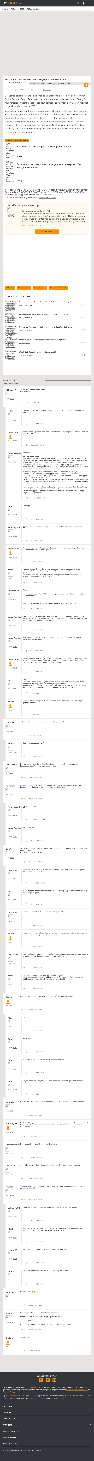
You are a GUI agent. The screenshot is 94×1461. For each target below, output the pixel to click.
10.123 (15, 441)
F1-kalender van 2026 (16, 1396)
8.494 (12, 1153)
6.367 (15, 599)
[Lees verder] (79, 221)
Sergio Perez (27, 99)
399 (14, 879)
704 (14, 1026)
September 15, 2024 (47, 197)
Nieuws (5, 9)
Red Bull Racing (39, 288)
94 (11, 1005)
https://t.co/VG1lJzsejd (52, 192)
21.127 (15, 578)
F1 (67, 192)
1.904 (14, 1069)
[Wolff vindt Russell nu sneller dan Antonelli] (11, 354)
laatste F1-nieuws (37, 1387)
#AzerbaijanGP (12, 194)
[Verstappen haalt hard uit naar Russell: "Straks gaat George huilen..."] (11, 306)
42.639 (12, 773)
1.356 (14, 420)
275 (11, 794)
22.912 (15, 515)
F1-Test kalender (58, 1398)
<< (16, 82)
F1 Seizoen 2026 (17, 9)
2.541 (12, 1346)
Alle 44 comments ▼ (47, 232)
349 (11, 1322)
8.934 (12, 1111)
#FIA (82, 192)
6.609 (12, 1195)
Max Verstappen (13, 102)
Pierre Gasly (48, 128)
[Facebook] (41, 1380)
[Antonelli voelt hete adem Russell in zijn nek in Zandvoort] (11, 318)
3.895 (12, 1174)
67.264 (10, 216)
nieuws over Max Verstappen (77, 1390)
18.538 (15, 536)
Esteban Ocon (64, 128)
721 (14, 710)
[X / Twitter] (48, 1380)
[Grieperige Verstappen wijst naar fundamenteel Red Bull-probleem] (11, 331)
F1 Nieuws (9, 288)
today (12, 3)
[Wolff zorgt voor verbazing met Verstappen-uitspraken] (11, 344)
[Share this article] (86, 85)
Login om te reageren (11, 384)
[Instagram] (54, 1380)
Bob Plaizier (47, 90)
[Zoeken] (78, 3)
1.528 (12, 399)
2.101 (11, 1132)
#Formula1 (74, 192)
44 (11, 1301)
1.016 (11, 731)
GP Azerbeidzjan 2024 (58, 288)
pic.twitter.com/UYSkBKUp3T (39, 194)
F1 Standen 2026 (34, 9)
